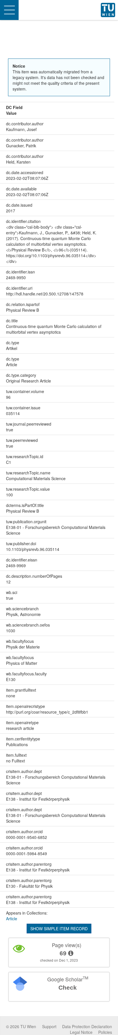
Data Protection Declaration (87, 1026)
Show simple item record (59, 928)
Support (49, 1026)
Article (11, 918)
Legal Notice (81, 1032)
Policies (105, 1032)
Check (67, 987)
